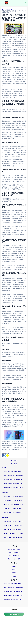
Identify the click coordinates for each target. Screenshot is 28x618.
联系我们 (14, 576)
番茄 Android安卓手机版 (14, 559)
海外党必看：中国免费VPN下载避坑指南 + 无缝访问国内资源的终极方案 (14, 479)
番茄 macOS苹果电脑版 (14, 552)
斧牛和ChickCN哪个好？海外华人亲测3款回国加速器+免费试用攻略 (14, 475)
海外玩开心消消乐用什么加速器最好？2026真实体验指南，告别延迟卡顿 (14, 496)
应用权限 (14, 572)
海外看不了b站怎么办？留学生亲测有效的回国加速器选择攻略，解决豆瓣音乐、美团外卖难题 (14, 533)
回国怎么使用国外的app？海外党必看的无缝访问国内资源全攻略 (14, 483)
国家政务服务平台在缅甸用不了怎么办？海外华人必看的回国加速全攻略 (14, 529)
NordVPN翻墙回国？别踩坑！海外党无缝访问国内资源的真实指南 (14, 471)
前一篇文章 (14, 460)
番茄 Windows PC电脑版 (14, 549)
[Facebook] (3, 455)
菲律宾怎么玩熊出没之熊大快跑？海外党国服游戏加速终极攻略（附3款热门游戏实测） (14, 512)
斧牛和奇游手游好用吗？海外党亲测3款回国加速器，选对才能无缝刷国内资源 (14, 487)
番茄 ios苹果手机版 (14, 555)
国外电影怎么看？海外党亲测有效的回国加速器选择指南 (14, 525)
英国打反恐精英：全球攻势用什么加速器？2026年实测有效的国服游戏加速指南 (14, 500)
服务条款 (14, 566)
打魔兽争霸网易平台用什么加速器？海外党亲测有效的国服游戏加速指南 (14, 508)
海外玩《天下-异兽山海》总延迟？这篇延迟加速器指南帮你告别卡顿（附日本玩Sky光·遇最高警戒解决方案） (14, 504)
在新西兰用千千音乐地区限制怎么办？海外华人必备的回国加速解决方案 (14, 537)
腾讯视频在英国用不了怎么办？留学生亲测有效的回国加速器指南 (14, 521)
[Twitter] (5, 455)
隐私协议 (14, 569)
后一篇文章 (14, 464)
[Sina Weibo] (7, 455)
